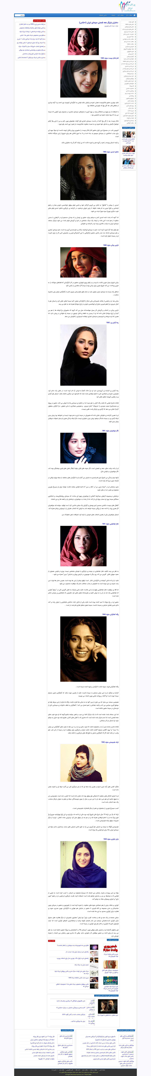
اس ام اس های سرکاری (128, 71)
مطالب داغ (129, 15)
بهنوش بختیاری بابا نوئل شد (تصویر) (105, 1040)
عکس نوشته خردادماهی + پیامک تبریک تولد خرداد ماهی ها (31, 32)
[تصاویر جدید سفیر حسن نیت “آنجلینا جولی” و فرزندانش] (129, 134)
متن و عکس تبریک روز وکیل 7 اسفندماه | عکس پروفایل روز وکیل (31, 58)
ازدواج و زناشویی (130, 98)
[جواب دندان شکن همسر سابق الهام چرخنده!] (129, 148)
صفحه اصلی (102, 1070)
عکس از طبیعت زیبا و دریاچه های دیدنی (43, 1052)
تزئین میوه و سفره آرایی (128, 116)
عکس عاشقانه (103, 15)
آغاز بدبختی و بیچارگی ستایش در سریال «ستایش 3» (70, 1008)
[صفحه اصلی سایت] (134, 15)
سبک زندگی (131, 108)
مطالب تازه (121, 15)
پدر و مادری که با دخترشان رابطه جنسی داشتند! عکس (39, 1049)
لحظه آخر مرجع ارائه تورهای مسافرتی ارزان (42, 1040)
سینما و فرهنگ (130, 74)
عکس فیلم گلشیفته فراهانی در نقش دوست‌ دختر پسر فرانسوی (98, 1056)
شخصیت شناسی (130, 88)
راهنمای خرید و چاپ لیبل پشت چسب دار (77, 952)
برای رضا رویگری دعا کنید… (77, 1021)
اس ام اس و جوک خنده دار (127, 64)
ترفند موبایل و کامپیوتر (129, 49)
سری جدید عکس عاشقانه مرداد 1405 (78, 978)
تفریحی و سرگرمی (130, 46)
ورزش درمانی (131, 101)
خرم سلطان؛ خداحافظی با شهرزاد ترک (108, 1015)
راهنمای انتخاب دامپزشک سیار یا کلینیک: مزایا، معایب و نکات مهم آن (31, 47)
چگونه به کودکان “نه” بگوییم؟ (46, 1059)
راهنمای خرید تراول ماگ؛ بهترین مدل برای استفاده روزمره (73, 958)
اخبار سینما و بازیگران (129, 76)
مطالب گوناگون (130, 123)
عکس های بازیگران (129, 27)
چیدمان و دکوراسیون (129, 120)
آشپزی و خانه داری (129, 113)
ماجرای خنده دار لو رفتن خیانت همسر (44, 1056)
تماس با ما (54, 1070)
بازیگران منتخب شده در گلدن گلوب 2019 (73, 1014)
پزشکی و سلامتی (130, 91)
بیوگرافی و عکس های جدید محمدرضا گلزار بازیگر (126, 1046)
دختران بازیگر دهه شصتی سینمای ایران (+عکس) (98, 22)
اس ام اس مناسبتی (129, 66)
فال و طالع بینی (69, 1070)
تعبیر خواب (131, 22)
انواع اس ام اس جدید (129, 59)
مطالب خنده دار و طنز (129, 42)
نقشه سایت (61, 1070)
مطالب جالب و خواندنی (128, 39)
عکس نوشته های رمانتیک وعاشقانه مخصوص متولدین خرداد (31, 28)
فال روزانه (132, 86)
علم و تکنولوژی (130, 51)
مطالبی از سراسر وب (67, 1030)
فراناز (117, 26)
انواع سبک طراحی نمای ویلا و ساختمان (33, 54)
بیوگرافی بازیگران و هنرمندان (126, 1030)
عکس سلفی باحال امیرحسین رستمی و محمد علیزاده (101, 1052)
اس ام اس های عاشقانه (128, 61)
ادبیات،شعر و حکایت (129, 81)
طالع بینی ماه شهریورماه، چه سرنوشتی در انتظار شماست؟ (73, 945)
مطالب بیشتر (51, 941)
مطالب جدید (85, 1070)
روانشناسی (131, 96)
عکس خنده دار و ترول (129, 32)
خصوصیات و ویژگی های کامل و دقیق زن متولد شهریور (110, 971)
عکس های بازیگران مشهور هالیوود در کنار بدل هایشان (65, 1062)
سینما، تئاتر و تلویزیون (110, 26)
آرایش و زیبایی (130, 56)
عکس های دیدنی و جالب (128, 29)
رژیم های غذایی (130, 106)
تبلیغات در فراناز (93, 1070)
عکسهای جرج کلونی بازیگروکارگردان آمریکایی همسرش (100, 1037)
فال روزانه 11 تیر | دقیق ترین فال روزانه (43, 1037)
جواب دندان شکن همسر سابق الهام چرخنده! (128, 154)
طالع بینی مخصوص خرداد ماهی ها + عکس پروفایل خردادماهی (32, 35)
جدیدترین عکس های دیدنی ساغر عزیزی (104, 1059)
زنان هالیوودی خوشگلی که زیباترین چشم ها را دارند (71, 1001)
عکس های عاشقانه (129, 24)
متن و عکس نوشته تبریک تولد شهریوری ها (111, 955)
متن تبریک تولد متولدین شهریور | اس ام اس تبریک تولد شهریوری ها (110, 988)
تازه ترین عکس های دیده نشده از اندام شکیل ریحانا (101, 1046)
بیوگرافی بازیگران (130, 79)
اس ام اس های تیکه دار (128, 69)
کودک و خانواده (130, 118)
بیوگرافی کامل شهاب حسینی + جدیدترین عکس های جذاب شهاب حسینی (126, 1062)
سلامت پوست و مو (129, 93)
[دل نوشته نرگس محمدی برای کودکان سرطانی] (129, 161)
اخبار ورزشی (131, 54)
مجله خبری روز (130, 37)
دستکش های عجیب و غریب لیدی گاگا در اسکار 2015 (100, 1049)
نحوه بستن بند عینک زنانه (82, 965)
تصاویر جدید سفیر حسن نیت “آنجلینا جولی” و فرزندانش (128, 141)
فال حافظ (77, 1070)
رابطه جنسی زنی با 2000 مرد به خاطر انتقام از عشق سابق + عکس (31, 24)
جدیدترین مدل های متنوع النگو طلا (65, 1046)
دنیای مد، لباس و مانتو (129, 34)
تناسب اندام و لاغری (129, 103)
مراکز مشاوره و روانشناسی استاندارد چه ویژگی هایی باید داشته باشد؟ (31, 50)
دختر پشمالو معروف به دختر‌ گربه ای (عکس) (42, 1043)
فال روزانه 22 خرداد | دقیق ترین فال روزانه (43, 1046)
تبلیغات (113, 15)
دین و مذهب (131, 111)
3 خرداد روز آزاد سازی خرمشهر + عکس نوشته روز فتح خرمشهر (30, 43)
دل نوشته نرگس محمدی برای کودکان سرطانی (128, 167)
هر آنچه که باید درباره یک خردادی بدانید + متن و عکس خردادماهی (30, 39)
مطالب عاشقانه (130, 44)
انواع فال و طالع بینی (129, 83)
